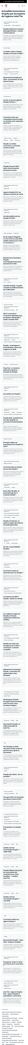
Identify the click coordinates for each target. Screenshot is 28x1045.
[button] (2, 5)
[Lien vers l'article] (13, 31)
